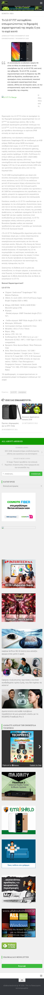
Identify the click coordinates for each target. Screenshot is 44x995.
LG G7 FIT (13, 392)
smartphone (22, 392)
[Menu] (41, 3)
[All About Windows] (19, 936)
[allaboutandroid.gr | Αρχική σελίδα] (5, 3)
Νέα (12, 13)
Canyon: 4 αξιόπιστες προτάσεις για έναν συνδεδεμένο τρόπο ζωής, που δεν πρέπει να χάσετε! (22, 682)
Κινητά (5, 13)
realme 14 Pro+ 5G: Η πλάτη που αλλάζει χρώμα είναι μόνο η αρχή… (19, 652)
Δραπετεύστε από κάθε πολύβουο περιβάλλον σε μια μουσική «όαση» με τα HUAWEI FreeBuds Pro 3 (20, 714)
